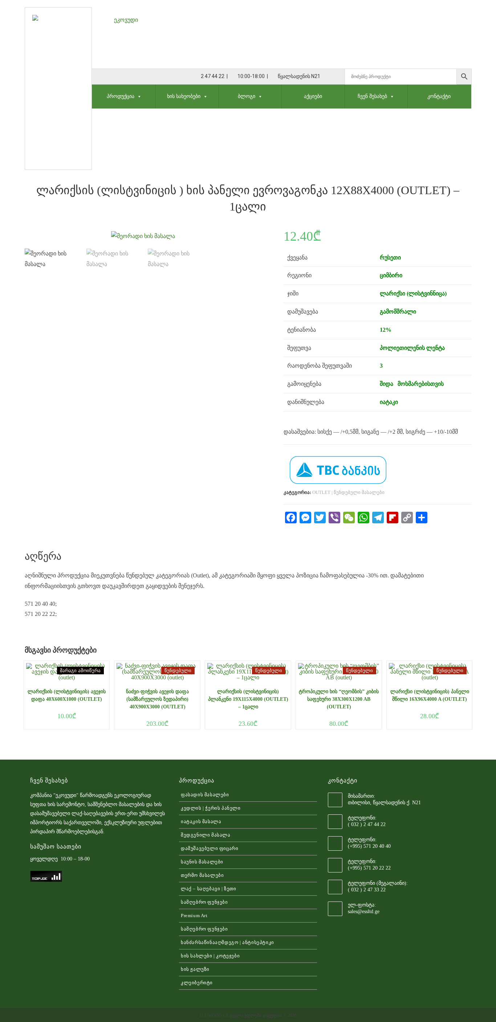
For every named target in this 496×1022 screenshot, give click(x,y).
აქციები (313, 96)
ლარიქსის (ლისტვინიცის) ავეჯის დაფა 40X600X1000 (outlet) (67, 695)
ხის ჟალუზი (195, 969)
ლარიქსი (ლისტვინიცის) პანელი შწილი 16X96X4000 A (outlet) (429, 695)
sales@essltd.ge (363, 911)
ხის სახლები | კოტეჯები (210, 955)
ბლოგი (246, 96)
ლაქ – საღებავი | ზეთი (208, 888)
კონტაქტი (439, 96)
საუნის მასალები (202, 861)
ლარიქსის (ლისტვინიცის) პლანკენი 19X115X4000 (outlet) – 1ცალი (248, 699)
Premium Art (194, 915)
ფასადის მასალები (205, 794)
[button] (138, 96)
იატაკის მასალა (201, 821)
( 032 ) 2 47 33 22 (367, 889)
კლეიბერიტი (197, 982)
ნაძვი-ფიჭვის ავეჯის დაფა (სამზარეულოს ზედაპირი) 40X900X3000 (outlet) (157, 699)
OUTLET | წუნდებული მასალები (348, 492)
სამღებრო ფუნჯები (204, 902)
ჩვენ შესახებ (372, 96)
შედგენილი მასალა (206, 835)
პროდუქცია (120, 96)
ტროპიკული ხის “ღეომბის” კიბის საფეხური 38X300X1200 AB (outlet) (339, 699)
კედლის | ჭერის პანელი (211, 808)
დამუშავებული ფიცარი (209, 848)
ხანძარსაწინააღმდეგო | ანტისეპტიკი (227, 942)
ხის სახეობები (183, 96)
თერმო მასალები (202, 875)
